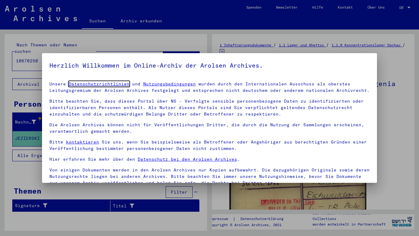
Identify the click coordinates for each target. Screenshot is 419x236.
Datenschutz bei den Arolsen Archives (187, 159)
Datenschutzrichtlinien (99, 84)
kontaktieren (82, 142)
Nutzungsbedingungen (169, 84)
